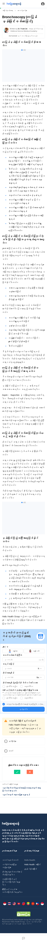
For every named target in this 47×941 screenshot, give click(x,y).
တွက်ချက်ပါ (23, 709)
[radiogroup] (23, 651)
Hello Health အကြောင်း (32, 864)
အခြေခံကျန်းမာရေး (7, 10)
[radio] (3, 686)
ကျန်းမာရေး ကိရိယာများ (31, 851)
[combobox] (38, 668)
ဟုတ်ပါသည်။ (12, 686)
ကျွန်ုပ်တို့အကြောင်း (30, 869)
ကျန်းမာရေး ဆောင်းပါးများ (9, 851)
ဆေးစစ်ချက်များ (22, 10)
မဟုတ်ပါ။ (29, 686)
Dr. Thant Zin (22, 29)
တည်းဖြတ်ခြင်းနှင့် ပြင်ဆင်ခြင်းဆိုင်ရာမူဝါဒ (11, 882)
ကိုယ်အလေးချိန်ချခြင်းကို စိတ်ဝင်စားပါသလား (19, 682)
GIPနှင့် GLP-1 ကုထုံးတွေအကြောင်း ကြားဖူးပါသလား (20, 690)
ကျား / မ (5, 647)
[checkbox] (3, 704)
